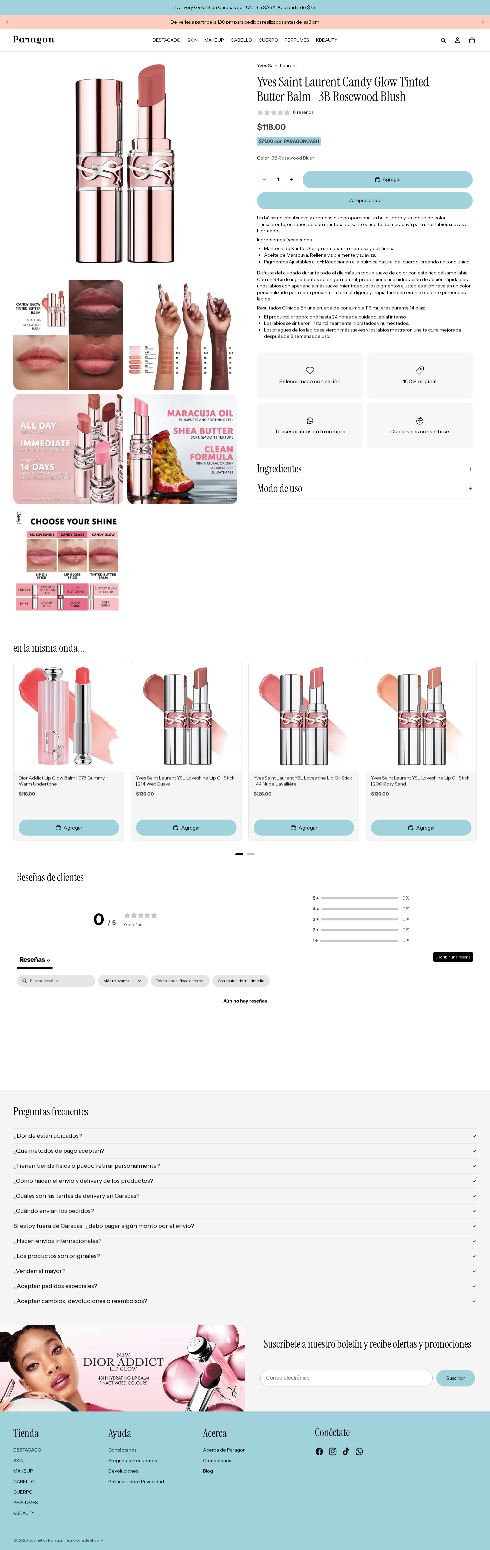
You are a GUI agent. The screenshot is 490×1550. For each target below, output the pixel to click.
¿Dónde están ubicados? (47, 1135)
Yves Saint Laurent (277, 65)
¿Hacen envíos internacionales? (57, 1241)
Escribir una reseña (453, 956)
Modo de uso (279, 488)
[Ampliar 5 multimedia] (182, 449)
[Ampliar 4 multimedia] (68, 449)
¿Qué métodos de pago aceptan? (58, 1150)
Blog (208, 1471)
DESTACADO (27, 1450)
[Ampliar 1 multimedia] (125, 164)
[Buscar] (443, 40)
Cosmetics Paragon (45, 1540)
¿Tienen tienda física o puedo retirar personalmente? (86, 1165)
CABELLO (24, 1482)
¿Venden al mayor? (39, 1271)
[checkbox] (241, 981)
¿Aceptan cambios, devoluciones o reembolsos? (80, 1301)
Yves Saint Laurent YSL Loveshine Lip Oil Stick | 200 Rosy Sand (420, 781)
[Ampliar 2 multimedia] (68, 335)
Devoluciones (123, 1471)
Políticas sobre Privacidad (136, 1482)
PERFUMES (25, 1503)
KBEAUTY (24, 1513)
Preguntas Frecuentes (132, 1461)
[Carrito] (472, 40)
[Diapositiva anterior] (7, 22)
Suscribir (455, 1378)
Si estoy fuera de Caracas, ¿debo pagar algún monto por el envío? (103, 1226)
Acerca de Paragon (224, 1450)
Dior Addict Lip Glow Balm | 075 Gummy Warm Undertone (62, 781)
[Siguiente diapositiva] (482, 22)
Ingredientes (279, 469)
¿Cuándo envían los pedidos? (53, 1210)
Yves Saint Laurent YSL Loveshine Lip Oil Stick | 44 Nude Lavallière (303, 781)
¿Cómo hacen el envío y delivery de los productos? (83, 1180)
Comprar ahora (365, 200)
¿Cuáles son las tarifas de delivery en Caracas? (76, 1195)
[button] (361, 898)
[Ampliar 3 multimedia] (182, 335)
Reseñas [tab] (34, 959)
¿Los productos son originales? (56, 1256)
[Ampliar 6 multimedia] (68, 563)
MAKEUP (23, 1471)
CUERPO (23, 1492)
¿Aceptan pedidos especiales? (55, 1286)
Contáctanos (122, 1450)
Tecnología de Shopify (84, 1540)
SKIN (18, 1461)
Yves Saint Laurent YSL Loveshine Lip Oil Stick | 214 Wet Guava (185, 781)
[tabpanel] (245, 1023)
